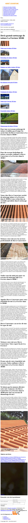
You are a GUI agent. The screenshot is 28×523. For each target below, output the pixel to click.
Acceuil (5, 516)
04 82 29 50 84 (4, 23)
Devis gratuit (3, 24)
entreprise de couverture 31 (7, 510)
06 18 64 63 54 (10, 23)
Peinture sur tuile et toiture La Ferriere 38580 (13, 460)
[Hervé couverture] (10, 4)
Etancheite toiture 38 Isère (8, 14)
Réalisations (8, 24)
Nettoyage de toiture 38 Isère (9, 7)
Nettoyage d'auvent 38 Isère (9, 13)
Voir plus (2, 494)
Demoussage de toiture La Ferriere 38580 (16, 461)
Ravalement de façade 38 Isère (9, 10)
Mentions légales (6, 519)
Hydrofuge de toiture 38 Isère (9, 8)
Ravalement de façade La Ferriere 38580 (12, 459)
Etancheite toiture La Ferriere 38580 (8, 457)
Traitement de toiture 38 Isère (9, 11)
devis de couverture (12, 508)
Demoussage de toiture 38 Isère (10, 15)
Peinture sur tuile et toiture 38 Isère (10, 9)
